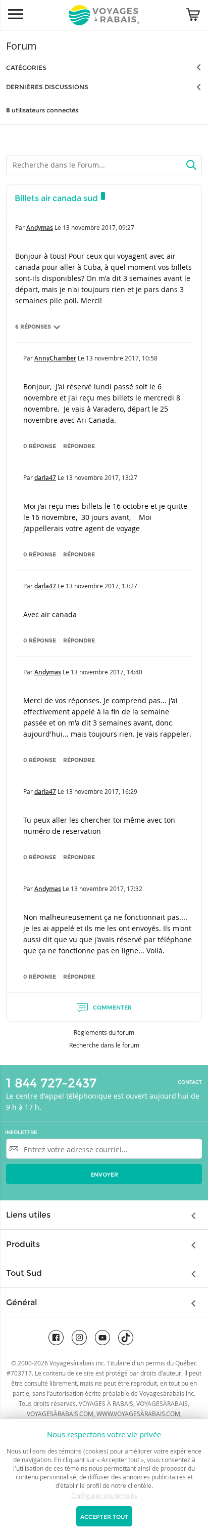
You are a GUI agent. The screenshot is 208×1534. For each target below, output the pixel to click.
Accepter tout (104, 1516)
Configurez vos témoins (104, 1495)
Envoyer (104, 1174)
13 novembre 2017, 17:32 (106, 888)
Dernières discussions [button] (47, 87)
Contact (190, 1082)
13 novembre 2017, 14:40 (106, 672)
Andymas (39, 227)
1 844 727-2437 (51, 1083)
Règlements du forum (104, 1032)
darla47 (45, 477)
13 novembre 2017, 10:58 (122, 358)
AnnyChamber (55, 358)
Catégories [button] (26, 67)
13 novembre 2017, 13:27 (101, 477)
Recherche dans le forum (104, 1044)
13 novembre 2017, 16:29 (101, 791)
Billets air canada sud (56, 198)
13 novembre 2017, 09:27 (98, 227)
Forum (21, 46)
